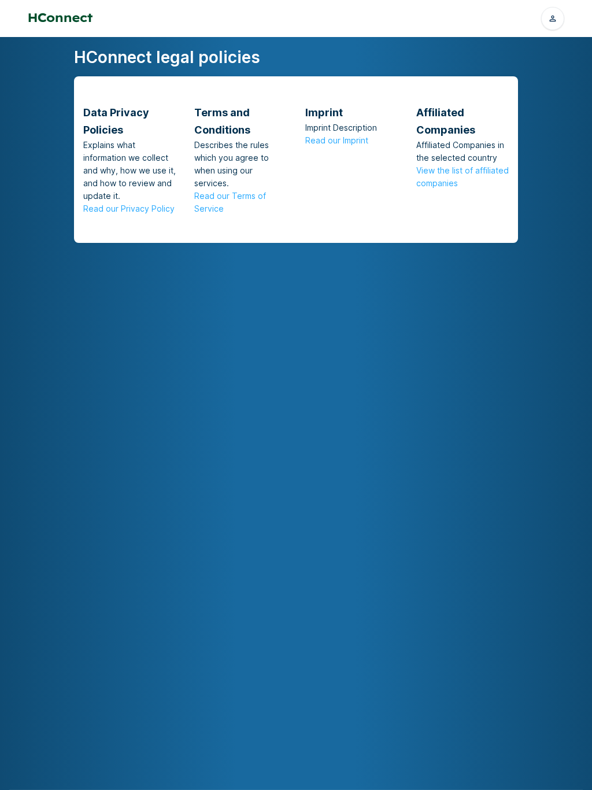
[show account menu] (552, 18)
